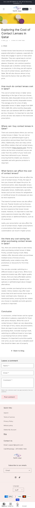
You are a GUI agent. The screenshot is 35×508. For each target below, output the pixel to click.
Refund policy (8, 425)
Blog (5, 434)
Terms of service (9, 417)
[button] (4, 9)
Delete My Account (10, 429)
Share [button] (5, 46)
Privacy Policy (8, 421)
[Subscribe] (29, 470)
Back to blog (19, 351)
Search (6, 413)
